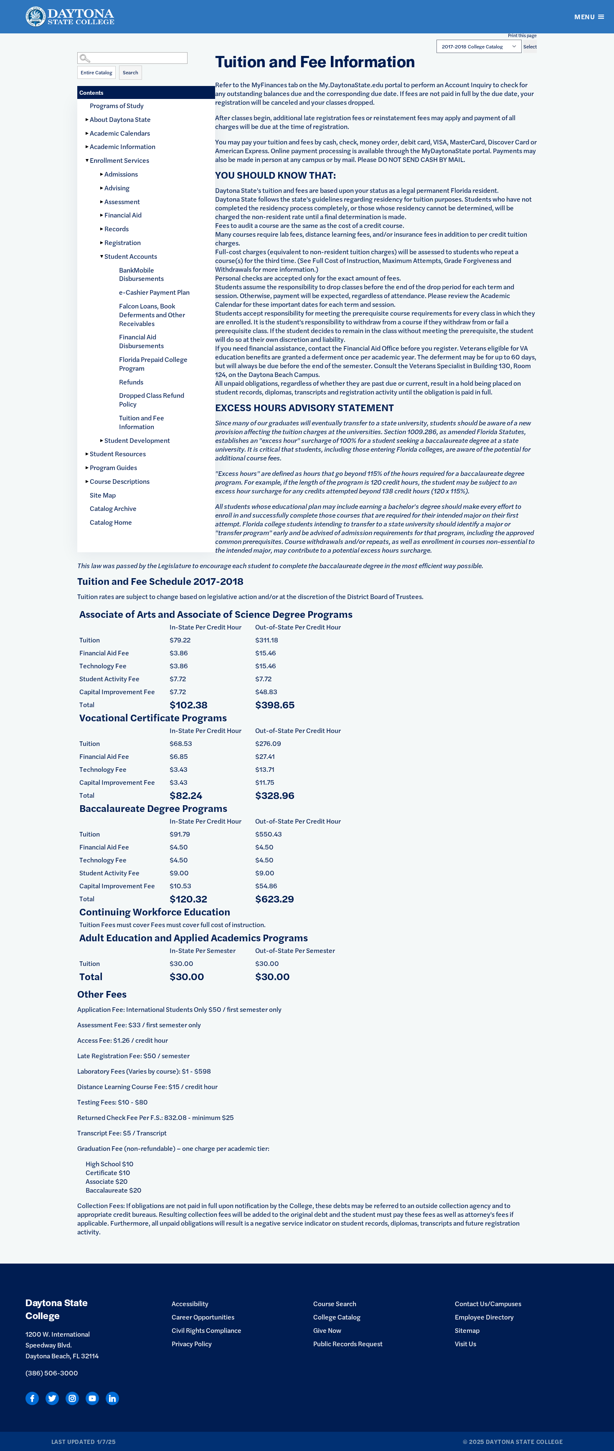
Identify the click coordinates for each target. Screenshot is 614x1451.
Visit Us (465, 1343)
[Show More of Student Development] (102, 440)
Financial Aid (123, 215)
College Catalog (336, 1317)
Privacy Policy (192, 1343)
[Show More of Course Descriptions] (88, 481)
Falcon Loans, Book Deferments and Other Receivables (152, 314)
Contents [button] (91, 92)
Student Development (137, 440)
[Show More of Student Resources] (88, 454)
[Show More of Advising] (102, 188)
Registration (122, 242)
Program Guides (113, 467)
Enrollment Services (119, 160)
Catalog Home (111, 522)
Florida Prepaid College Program (153, 363)
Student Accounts (130, 256)
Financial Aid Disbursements (141, 341)
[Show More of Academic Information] (88, 147)
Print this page (522, 35)
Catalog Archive (113, 508)
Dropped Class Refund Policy (151, 399)
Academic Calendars (120, 133)
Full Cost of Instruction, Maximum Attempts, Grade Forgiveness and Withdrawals (363, 264)
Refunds (131, 382)
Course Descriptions (120, 481)
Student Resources (118, 453)
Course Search (334, 1303)
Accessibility (190, 1303)
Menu (584, 16)
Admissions (121, 174)
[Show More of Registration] (102, 243)
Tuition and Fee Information (141, 422)
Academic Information (122, 146)
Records (116, 228)
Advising (116, 187)
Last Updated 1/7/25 (83, 1441)
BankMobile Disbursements (141, 274)
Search (130, 72)
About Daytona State (120, 119)
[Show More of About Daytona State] (88, 119)
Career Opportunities (203, 1317)
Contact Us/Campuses (488, 1303)
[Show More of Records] (102, 229)
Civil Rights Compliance (206, 1330)
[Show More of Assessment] (102, 202)
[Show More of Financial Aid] (102, 215)
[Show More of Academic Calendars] (88, 133)
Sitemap (467, 1330)
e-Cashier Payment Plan (154, 292)
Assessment (122, 201)
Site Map (103, 495)
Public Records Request (348, 1343)
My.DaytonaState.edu (351, 84)
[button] (146, 50)
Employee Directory (484, 1317)
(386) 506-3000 (51, 1373)
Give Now (327, 1330)
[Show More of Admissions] (102, 174)
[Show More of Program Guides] (88, 468)
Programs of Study (117, 105)
